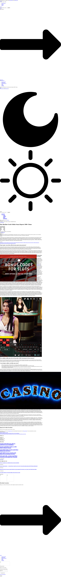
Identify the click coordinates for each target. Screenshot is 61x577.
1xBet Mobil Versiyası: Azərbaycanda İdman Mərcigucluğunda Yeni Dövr (8, 453)
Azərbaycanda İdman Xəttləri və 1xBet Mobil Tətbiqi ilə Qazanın (8, 447)
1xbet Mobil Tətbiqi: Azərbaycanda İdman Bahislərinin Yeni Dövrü (9, 450)
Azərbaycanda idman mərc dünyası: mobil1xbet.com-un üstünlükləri (7, 444)
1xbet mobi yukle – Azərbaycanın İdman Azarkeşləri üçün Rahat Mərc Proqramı (8, 456)
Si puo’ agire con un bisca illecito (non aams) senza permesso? (8, 242)
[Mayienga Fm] (4, 88)
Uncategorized (3, 3)
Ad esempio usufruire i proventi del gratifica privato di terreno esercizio (10, 472)
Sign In (8, 220)
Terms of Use (16, 0)
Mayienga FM (3, 232)
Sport (2, 5)
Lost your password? (2, 574)
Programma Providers (19, 242)
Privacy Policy (11, 0)
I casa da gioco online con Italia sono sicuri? (10, 243)
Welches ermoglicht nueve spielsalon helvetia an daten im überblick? (9, 462)
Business (3, 4)
